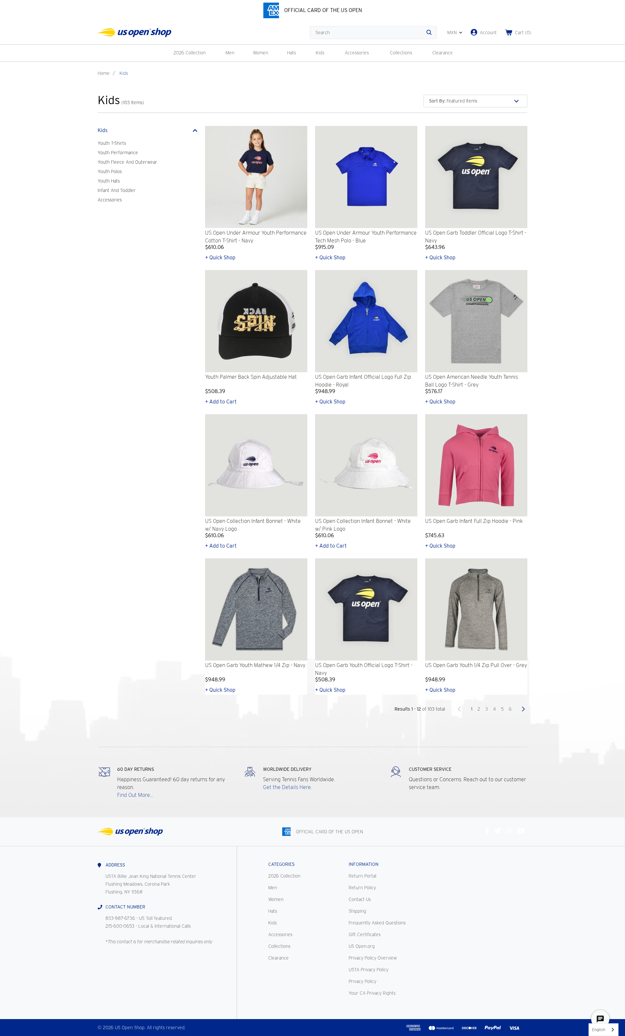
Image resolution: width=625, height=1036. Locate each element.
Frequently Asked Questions (377, 922)
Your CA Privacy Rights (372, 993)
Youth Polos (110, 171)
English (598, 1029)
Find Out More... (135, 795)
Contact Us (360, 899)
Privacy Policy (362, 981)
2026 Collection (190, 52)
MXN (452, 32)
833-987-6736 (120, 918)
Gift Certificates (365, 934)
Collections (401, 52)
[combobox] (603, 1029)
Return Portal (362, 876)
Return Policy (362, 887)
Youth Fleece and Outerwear (127, 162)
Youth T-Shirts (112, 143)
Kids (320, 52)
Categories (281, 864)
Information (364, 864)
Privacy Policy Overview (373, 958)
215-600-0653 (119, 926)
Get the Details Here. (287, 787)
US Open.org (362, 946)
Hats (291, 52)
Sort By (437, 100)
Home (104, 73)
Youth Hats (109, 181)
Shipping (357, 911)
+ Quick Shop (220, 257)
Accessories (357, 52)
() (523, 32)
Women (260, 52)
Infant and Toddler (117, 190)
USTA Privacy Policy (368, 969)
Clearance (442, 52)
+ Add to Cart (221, 402)
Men (230, 52)
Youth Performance (118, 152)
